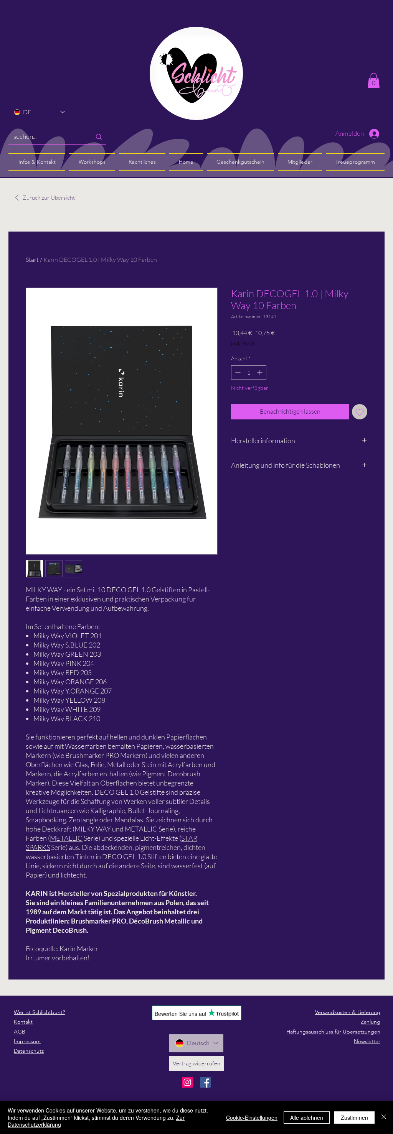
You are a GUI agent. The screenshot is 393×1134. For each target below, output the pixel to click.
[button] (373, 80)
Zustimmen (354, 1117)
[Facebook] (205, 1082)
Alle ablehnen (306, 1117)
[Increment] (260, 372)
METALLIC (66, 838)
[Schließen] (383, 1117)
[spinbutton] (249, 372)
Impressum (27, 1041)
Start (32, 259)
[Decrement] (237, 372)
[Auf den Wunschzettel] (359, 411)
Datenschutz (29, 1050)
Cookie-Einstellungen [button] (251, 1117)
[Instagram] (187, 1082)
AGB (19, 1031)
